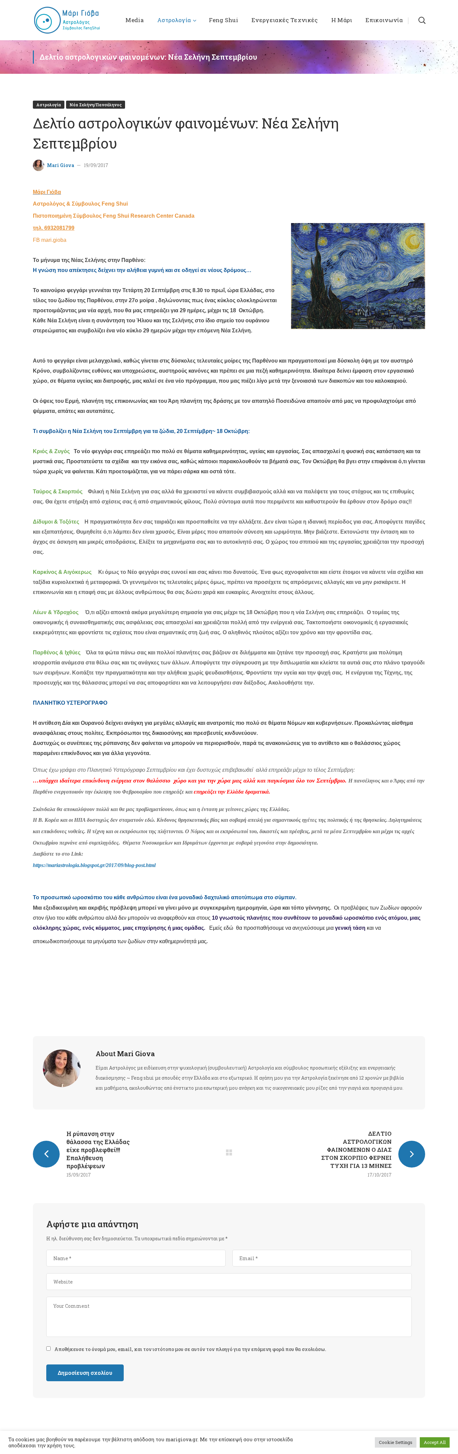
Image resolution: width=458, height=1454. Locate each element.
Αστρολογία (48, 104)
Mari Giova (60, 165)
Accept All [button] (435, 1442)
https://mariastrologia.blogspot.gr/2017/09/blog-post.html (94, 865)
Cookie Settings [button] (395, 1442)
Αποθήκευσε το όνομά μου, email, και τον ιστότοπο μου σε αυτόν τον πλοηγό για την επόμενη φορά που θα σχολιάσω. (190, 1349)
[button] (421, 20)
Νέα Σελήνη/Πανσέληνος (95, 104)
